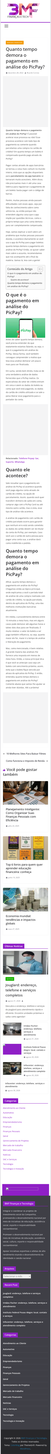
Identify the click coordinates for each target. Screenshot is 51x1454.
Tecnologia (8, 1164)
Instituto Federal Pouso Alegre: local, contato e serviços (35, 1050)
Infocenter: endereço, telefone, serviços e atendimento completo (34, 1068)
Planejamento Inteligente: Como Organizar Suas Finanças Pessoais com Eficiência (23, 814)
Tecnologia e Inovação (13, 1168)
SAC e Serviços (10, 1159)
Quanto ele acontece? (20, 279)
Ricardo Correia (33, 73)
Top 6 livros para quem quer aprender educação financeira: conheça (24, 868)
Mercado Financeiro (15, 43)
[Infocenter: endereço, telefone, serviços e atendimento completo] (12, 1070)
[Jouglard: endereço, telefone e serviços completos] (25, 963)
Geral (5, 1136)
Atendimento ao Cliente (14, 1108)
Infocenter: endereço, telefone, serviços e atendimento (24, 1085)
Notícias (10, 979)
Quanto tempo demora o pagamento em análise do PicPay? (24, 285)
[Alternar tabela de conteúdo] (39, 269)
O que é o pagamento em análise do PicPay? (24, 275)
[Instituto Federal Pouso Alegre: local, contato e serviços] (12, 1052)
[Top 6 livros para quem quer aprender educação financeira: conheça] (25, 838)
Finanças (7, 1126)
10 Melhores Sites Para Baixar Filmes (26, 753)
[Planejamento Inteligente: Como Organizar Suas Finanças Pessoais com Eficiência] (25, 783)
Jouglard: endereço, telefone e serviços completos (21, 990)
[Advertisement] (25, 101)
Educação (7, 1117)
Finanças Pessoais (11, 1131)
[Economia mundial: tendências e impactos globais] (25, 889)
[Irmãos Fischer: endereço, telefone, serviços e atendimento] (12, 1032)
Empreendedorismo (12, 1122)
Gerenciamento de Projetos (16, 1140)
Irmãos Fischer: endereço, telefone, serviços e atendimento (33, 1030)
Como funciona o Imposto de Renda (25, 760)
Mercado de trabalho (13, 1145)
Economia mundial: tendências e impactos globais (21, 919)
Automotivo (8, 1112)
